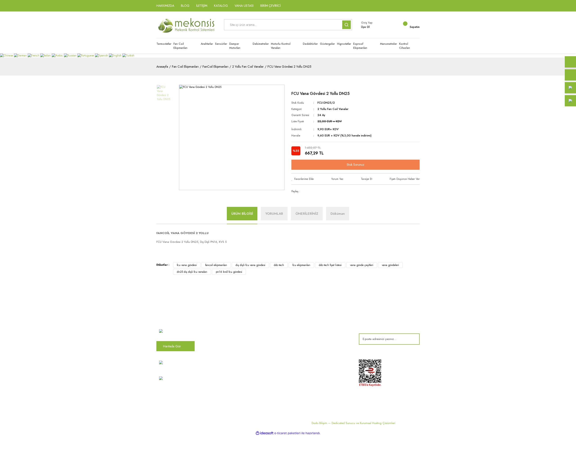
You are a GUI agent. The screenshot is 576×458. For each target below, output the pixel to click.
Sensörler (275, 348)
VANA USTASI (244, 5)
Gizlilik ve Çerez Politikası (241, 375)
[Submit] (413, 339)
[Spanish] (102, 55)
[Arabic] (58, 55)
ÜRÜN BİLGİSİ (242, 213)
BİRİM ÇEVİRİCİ (270, 5)
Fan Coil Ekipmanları (282, 326)
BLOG (185, 5)
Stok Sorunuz (355, 164)
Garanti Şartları (324, 340)
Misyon (228, 333)
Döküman (338, 213)
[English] (115, 55)
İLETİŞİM (201, 5)
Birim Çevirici (277, 375)
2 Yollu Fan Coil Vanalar (333, 109)
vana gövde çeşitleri (361, 265)
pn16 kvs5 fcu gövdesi (229, 272)
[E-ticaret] (287, 433)
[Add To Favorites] (302, 179)
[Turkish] (128, 55)
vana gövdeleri (390, 265)
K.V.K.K (228, 367)
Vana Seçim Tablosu (282, 367)
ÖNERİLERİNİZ (306, 213)
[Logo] (186, 24)
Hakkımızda (231, 318)
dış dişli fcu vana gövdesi (250, 265)
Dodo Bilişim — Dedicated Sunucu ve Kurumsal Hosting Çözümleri (353, 423)
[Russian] (70, 55)
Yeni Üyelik (231, 390)
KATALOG (221, 5)
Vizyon (228, 326)
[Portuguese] (86, 55)
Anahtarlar (275, 340)
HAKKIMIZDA (165, 5)
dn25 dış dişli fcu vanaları (192, 272)
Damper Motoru (279, 318)
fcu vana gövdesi (187, 265)
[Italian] (46, 55)
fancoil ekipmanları (216, 265)
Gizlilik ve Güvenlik (326, 333)
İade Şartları (322, 348)
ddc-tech (279, 265)
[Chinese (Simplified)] (7, 55)
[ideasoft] (265, 433)
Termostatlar (277, 333)
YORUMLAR (274, 213)
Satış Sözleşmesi (324, 318)
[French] (34, 55)
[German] (21, 55)
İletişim (228, 340)
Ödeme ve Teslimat (326, 326)
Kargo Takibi (232, 382)
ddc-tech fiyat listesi (330, 265)
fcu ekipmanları (301, 265)
